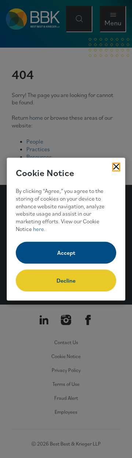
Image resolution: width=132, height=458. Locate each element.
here (38, 228)
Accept (66, 252)
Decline (66, 280)
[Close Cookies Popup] (116, 167)
